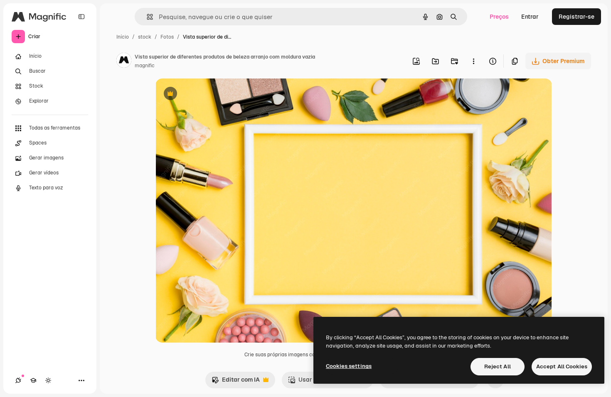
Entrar (530, 16)
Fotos (167, 37)
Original (208, 94)
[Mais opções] (473, 61)
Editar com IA (236, 382)
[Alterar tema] (48, 380)
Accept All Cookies (561, 366)
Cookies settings (349, 366)
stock (144, 37)
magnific (145, 65)
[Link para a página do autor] (123, 61)
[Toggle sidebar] (81, 16)
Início (122, 37)
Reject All (497, 366)
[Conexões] (18, 380)
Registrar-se (576, 16)
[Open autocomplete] (146, 17)
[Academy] (33, 380)
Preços (499, 16)
